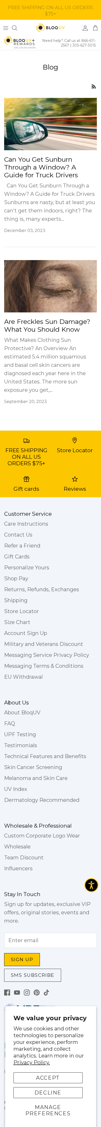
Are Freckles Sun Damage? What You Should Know (47, 325)
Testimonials (20, 745)
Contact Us (18, 535)
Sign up (22, 959)
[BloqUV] (50, 28)
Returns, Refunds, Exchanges (41, 589)
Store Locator (21, 611)
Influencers (18, 868)
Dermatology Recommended (42, 800)
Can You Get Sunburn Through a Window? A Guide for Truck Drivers (41, 167)
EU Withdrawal (23, 677)
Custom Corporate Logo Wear (42, 836)
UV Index (15, 789)
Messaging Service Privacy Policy (46, 655)
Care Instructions (26, 524)
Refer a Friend (22, 546)
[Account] (84, 28)
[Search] (17, 28)
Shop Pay (16, 578)
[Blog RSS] (94, 86)
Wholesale (17, 846)
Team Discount (24, 857)
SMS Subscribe (32, 975)
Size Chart (17, 622)
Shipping (15, 600)
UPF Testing (20, 734)
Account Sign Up (25, 633)
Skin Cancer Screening (33, 767)
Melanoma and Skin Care (36, 778)
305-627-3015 (84, 45)
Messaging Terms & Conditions (43, 666)
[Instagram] (27, 993)
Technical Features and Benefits (45, 756)
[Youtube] (17, 993)
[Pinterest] (37, 993)
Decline (47, 1093)
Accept (48, 1078)
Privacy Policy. (31, 1062)
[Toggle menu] (5, 28)
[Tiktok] (46, 993)
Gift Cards (17, 556)
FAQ (9, 723)
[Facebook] (7, 993)
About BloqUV (22, 712)
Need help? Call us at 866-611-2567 (69, 43)
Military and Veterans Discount (43, 644)
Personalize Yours (26, 567)
